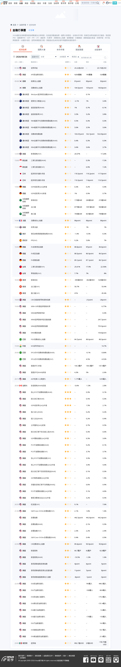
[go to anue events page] (103, 3)
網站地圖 (72, 656)
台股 (21, 3)
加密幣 (56, 3)
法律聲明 (22, 658)
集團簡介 (30, 656)
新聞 (15, 3)
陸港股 (32, 3)
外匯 (44, 3)
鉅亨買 (63, 3)
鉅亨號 (70, 3)
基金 (39, 3)
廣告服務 (38, 656)
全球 (50, 3)
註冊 (114, 3)
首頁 (10, 3)
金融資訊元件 (48, 656)
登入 (110, 3)
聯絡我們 (58, 656)
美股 (26, 3)
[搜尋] (105, 57)
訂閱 (77, 3)
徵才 (64, 656)
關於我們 (21, 656)
